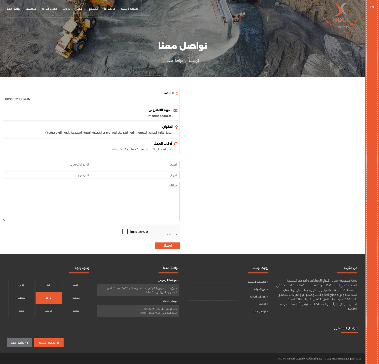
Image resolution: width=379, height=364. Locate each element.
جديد (21, 310)
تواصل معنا (13, 8)
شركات (21, 297)
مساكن (76, 297)
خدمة (76, 310)
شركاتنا (66, 8)
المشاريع (93, 8)
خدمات (49, 310)
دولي (21, 284)
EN (372, 6)
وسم (75, 284)
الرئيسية (193, 61)
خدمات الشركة (49, 8)
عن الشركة (109, 8)
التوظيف (31, 8)
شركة (49, 297)
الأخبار (79, 8)
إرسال (167, 246)
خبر (48, 284)
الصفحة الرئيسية (129, 8)
